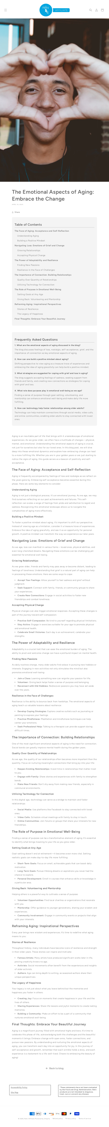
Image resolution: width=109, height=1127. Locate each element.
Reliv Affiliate (29, 1119)
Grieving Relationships (28, 250)
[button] (6, 10)
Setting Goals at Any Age (30, 294)
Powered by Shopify (42, 1119)
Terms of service (85, 1118)
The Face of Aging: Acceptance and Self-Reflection (42, 231)
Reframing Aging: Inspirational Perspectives (38, 304)
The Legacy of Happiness (30, 314)
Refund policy (58, 1118)
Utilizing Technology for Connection (35, 284)
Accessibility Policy (19, 1087)
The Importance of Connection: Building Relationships (43, 275)
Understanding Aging (28, 236)
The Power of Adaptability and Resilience (36, 260)
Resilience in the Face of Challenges (36, 270)
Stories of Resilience (28, 309)
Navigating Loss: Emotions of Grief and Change (39, 245)
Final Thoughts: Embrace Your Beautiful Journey (40, 319)
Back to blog (56, 1068)
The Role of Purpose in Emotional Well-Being (38, 289)
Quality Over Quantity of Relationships (37, 279)
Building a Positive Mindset (31, 240)
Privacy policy (71, 1118)
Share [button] (17, 212)
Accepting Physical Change (31, 255)
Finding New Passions (28, 265)
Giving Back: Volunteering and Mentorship (38, 299)
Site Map (14, 1092)
